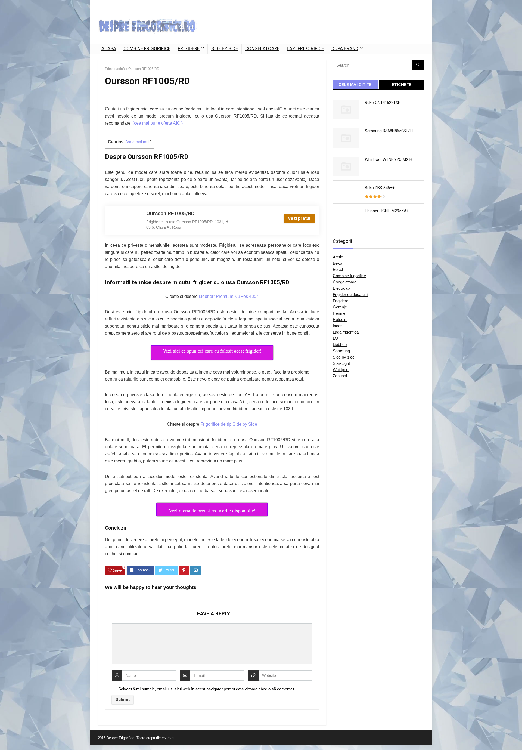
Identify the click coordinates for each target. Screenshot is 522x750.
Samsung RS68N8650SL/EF (389, 130)
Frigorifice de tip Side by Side (228, 424)
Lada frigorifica (346, 332)
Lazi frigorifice (305, 48)
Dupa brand (344, 48)
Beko (337, 263)
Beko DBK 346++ (380, 187)
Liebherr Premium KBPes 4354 (229, 296)
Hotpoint (340, 319)
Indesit (338, 325)
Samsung (341, 350)
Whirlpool (341, 369)
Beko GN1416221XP (382, 102)
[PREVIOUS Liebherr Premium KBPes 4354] (5, 736)
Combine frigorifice (146, 48)
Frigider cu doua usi (350, 294)
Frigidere (189, 48)
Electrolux (341, 288)
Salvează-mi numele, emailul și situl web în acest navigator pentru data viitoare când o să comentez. (207, 689)
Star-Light (341, 363)
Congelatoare (262, 48)
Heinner (340, 313)
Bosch (338, 269)
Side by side (224, 48)
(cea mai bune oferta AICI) (158, 123)
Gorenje (340, 307)
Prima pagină (115, 69)
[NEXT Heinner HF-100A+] (516, 736)
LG (335, 338)
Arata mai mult (137, 142)
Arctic (338, 257)
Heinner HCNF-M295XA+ (387, 210)
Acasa (108, 48)
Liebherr (340, 344)
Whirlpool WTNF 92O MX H (388, 159)
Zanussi (340, 376)
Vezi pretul (299, 218)
